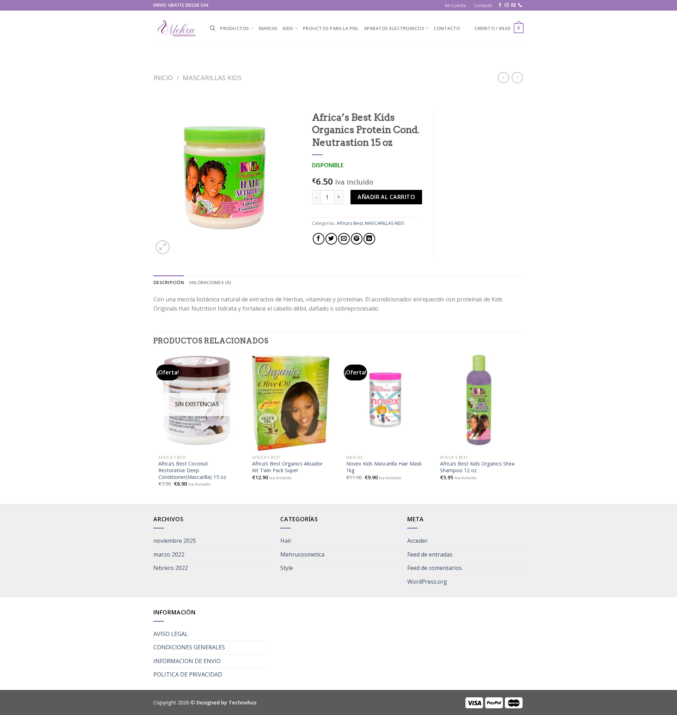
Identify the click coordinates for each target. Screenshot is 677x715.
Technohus (242, 702)
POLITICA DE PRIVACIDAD (187, 674)
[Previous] (153, 428)
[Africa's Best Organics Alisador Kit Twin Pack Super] (290, 403)
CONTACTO (447, 28)
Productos (234, 28)
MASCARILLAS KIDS (212, 77)
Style (286, 568)
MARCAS (268, 28)
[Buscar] (212, 28)
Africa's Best (350, 223)
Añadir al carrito (386, 197)
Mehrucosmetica (302, 554)
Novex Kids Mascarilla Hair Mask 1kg (384, 467)
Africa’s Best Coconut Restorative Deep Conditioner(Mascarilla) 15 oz (192, 470)
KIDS (288, 28)
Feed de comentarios (434, 568)
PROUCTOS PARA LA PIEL (331, 28)
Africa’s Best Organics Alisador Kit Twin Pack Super (287, 467)
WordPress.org (427, 581)
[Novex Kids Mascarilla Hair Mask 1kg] (384, 400)
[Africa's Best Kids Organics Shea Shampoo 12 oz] (478, 400)
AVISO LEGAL (170, 634)
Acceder (417, 541)
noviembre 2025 (174, 541)
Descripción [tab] (168, 282)
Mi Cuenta (455, 5)
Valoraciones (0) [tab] (210, 282)
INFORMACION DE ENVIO (187, 661)
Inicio (163, 77)
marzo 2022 (168, 554)
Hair (286, 541)
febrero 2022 (170, 568)
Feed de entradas (429, 554)
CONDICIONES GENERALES (189, 647)
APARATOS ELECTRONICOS (394, 28)
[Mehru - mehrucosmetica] (176, 28)
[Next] (521, 428)
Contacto (483, 5)
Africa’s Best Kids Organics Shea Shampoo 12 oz (477, 467)
